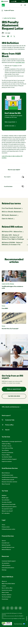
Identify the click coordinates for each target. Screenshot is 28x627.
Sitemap (4, 570)
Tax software (5, 450)
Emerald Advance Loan (8, 547)
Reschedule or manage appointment (12, 441)
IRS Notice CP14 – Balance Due (12, 231)
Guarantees (5, 599)
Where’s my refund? (7, 511)
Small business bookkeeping (9, 477)
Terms (3, 524)
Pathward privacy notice (8, 529)
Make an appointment (10, 122)
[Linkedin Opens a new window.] (20, 608)
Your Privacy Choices (18, 623)
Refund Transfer (6, 545)
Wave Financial (6, 484)
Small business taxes (7, 475)
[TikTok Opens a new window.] (3, 608)
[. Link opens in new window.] (7, 624)
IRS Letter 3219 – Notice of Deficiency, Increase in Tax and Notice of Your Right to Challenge (13, 237)
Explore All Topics (9, 10)
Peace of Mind (6, 454)
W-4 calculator (6, 513)
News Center (5, 592)
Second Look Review (7, 452)
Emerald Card (5, 542)
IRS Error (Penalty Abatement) (11, 211)
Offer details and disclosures (10, 407)
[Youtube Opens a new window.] (16, 608)
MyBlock (4, 495)
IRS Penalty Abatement (9, 215)
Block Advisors (6, 473)
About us (4, 581)
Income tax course (7, 590)
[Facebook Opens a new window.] (7, 608)
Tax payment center (7, 508)
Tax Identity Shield (7, 457)
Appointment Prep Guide (8, 504)
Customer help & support (9, 561)
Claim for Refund (7, 218)
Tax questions (5, 563)
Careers (4, 586)
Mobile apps (5, 497)
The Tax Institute (6, 597)
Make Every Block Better (8, 583)
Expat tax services (7, 461)
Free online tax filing (7, 448)
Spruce (4, 540)
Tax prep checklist (7, 502)
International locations (8, 567)
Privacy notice (6, 527)
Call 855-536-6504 (9, 126)
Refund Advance (6, 549)
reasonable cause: (20, 62)
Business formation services (9, 481)
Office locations (6, 565)
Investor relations (6, 594)
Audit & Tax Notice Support (9, 459)
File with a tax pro (6, 445)
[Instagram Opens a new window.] (12, 608)
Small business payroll (8, 479)
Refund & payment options (9, 506)
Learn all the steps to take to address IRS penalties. (12, 156)
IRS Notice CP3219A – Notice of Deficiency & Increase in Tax (12, 243)
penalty (15, 65)
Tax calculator (5, 500)
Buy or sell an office (7, 588)
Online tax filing (6, 443)
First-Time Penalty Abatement (11, 208)
